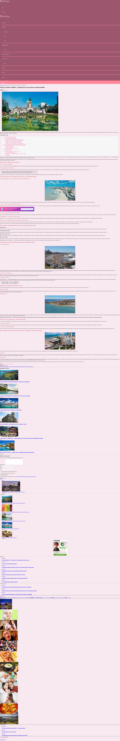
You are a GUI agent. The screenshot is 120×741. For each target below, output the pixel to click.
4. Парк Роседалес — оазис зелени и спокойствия (13, 142)
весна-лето (11, 597)
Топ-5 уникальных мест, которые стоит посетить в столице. (13, 139)
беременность (7, 597)
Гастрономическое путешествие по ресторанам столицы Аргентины (15, 145)
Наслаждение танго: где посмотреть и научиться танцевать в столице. (15, 153)
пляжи (58, 597)
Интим (5, 36)
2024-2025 (4, 597)
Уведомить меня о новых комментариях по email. (9, 471)
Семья (5, 49)
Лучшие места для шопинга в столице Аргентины (12, 151)
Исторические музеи (9, 149)
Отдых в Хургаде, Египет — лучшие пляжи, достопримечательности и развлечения (17, 452)
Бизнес (3, 72)
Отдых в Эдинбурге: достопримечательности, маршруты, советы (13, 424)
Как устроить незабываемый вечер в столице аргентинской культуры (15, 144)
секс (67, 597)
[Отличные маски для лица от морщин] (9, 619)
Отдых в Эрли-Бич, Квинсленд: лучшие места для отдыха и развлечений (15, 395)
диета (14, 597)
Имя (1, 466)
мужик (43, 597)
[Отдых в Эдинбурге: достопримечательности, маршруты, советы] (9, 422)
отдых (52, 597)
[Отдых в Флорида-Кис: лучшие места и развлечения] (9, 408)
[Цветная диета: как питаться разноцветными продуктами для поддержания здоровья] (7, 511)
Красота (5, 63)
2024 (1, 597)
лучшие (31, 597)
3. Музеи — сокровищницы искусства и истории (13, 141)
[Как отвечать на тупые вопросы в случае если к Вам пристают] (9, 640)
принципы (63, 597)
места (37, 597)
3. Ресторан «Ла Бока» (9, 147)
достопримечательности (19, 597)
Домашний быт (5, 45)
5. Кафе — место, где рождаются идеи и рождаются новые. (15, 143)
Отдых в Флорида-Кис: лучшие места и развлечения (10, 409)
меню (34, 597)
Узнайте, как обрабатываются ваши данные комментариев (26, 476)
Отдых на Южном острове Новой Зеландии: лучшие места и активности (15, 381)
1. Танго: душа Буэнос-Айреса (10, 137)
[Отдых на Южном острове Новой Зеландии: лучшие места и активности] (9, 379)
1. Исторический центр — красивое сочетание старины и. (15, 140)
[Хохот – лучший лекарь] (8, 661)
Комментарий (2, 464)
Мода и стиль (4, 58)
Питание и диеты (5, 54)
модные (40, 597)
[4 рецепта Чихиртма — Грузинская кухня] (9, 671)
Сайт (1, 469)
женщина (24, 597)
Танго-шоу (7, 154)
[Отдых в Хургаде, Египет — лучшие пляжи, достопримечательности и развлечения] (7, 450)
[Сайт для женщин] (5, 2)
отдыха (55, 597)
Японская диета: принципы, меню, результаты (9, 537)
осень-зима (49, 597)
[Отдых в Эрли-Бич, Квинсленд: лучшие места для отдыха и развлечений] (7, 520)
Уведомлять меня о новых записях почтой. (8, 473)
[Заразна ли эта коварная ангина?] (9, 692)
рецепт (65, 597)
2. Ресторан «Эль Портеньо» (10, 146)
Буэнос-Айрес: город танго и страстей (10, 136)
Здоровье (4, 27)
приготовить (60, 597)
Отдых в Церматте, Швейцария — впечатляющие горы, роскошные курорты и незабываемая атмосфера (21, 438)
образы (46, 597)
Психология (6, 31)
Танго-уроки (8, 155)
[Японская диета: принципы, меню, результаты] (7, 536)
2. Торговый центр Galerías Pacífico (11, 152)
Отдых (3, 67)
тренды (70, 597)
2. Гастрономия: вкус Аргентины (11, 138)
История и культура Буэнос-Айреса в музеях (11, 148)
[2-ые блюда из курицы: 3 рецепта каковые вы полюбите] (9, 713)
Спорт (5, 40)
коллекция (27, 597)
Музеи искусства (8, 150)
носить (44, 597)
